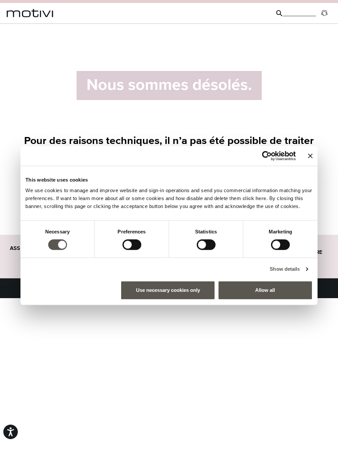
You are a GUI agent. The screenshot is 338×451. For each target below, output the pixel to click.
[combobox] (299, 13)
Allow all (265, 290)
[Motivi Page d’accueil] (30, 13)
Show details (285, 269)
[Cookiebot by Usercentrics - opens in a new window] (267, 156)
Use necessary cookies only (168, 290)
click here (254, 198)
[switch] (131, 244)
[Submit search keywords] (279, 13)
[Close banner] (310, 156)
